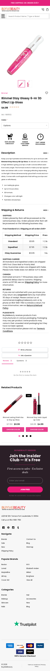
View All (29, 580)
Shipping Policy (32, 282)
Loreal (3, 568)
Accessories (31, 599)
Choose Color (13, 429)
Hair (27, 595)
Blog (28, 543)
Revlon (4, 564)
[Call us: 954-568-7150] (43, 9)
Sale (3, 543)
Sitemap (29, 547)
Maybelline (5, 572)
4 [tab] (31, 436)
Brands (4, 539)
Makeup (4, 599)
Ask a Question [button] (26, 355)
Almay (4, 576)
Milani (28, 572)
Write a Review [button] (26, 350)
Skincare (4, 603)
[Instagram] (13, 527)
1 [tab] (19, 436)
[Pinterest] (8, 527)
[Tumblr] (18, 527)
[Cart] (47, 9)
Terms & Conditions (34, 665)
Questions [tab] (20, 361)
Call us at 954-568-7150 (11, 520)
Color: (4, 120)
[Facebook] (3, 527)
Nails (3, 606)
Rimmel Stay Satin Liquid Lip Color (37, 418)
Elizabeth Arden (32, 568)
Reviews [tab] (6, 361)
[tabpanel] (13, 413)
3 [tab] (27, 436)
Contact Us (31, 539)
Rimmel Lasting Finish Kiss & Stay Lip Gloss (13, 418)
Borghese (30, 576)
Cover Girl (5, 580)
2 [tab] (23, 436)
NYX (28, 564)
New (3, 547)
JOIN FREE (25, 489)
